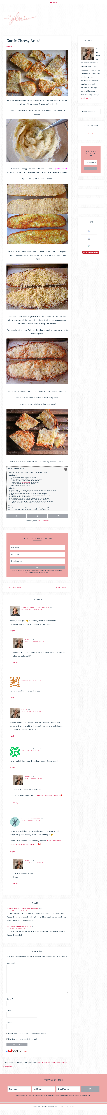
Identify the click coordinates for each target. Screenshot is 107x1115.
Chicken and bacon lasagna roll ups (22, 908)
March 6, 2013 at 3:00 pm (31, 680)
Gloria (28, 639)
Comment (10, 963)
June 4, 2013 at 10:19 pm (34, 862)
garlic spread (26, 482)
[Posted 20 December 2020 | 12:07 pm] (89, 239)
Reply (12, 631)
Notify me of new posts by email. (22, 1039)
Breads (9, 46)
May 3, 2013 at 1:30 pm (30, 750)
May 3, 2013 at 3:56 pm (33, 778)
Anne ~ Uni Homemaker (31, 818)
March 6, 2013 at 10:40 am (35, 641)
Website (10, 1022)
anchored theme (54, 1106)
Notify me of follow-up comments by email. (27, 1034)
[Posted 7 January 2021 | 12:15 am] (89, 231)
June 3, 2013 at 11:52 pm (31, 820)
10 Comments (43, 521)
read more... (86, 98)
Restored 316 (69, 1106)
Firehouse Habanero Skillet (47, 795)
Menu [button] (55, 2)
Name (9, 999)
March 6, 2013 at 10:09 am (32, 610)
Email (9, 1011)
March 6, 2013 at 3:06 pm (31, 711)
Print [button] (65, 470)
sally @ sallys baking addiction (35, 607)
